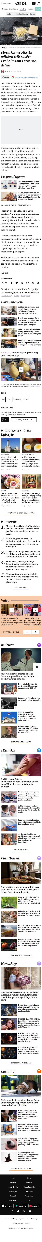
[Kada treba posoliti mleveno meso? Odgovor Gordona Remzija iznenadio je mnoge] (9, 343)
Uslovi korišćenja (34, 386)
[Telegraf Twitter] (18, 1211)
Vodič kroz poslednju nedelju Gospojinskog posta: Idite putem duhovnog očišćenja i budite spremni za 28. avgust (19, 565)
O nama (6, 1219)
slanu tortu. (30, 89)
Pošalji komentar (24, 420)
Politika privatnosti (18, 1223)
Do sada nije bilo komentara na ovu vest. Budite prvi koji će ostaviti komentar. (21, 413)
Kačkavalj (17, 399)
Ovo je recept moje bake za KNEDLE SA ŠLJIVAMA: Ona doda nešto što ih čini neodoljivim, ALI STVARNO (21, 554)
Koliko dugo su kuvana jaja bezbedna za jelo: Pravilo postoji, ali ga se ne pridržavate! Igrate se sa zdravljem (21, 542)
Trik (9, 399)
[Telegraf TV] (30, 1211)
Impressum (22, 1219)
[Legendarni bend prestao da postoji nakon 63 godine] (9, 703)
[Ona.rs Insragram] (24, 1211)
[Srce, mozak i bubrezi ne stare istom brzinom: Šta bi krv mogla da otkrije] (9, 825)
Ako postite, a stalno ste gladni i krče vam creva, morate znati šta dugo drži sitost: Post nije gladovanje (19, 578)
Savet (26, 399)
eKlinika (8, 750)
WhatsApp (7, 295)
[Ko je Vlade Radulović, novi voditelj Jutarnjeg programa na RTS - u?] (9, 689)
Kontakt (27, 1223)
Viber (16, 295)
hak (3, 399)
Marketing (14, 1219)
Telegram (25, 295)
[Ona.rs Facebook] (12, 1211)
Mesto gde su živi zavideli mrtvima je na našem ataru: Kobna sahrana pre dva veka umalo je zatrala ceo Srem (20, 530)
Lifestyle (4, 48)
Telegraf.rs (7, 3)
